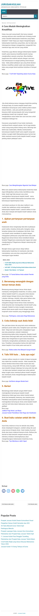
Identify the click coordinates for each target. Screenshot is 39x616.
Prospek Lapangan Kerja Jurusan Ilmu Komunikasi (17, 531)
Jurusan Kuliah (10, 4)
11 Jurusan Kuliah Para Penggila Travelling (15, 536)
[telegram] (22, 491)
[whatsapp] (18, 491)
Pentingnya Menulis (7, 528)
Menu (3, 11)
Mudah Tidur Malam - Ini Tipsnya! (14, 270)
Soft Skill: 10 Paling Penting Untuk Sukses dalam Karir (20, 267)
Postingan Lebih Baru (8, 504)
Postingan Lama (32, 504)
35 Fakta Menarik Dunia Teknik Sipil (12, 526)
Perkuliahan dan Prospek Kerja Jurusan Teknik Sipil (17, 534)
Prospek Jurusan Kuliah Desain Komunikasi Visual (17, 520)
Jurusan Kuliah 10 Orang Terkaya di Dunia (14, 547)
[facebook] (4, 491)
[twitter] (8, 491)
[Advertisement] (19, 161)
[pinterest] (13, 491)
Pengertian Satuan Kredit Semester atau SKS (15, 523)
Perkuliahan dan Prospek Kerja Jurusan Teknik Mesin (18, 539)
